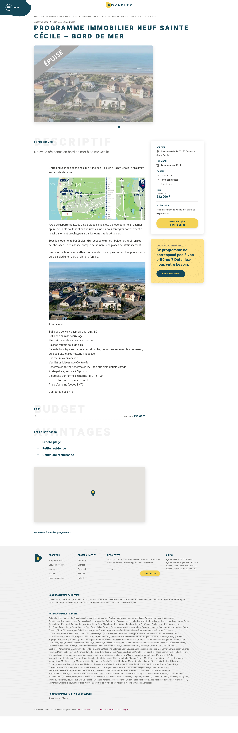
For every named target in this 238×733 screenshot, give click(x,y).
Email (112, 569)
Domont (153, 633)
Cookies (74, 709)
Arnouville (149, 618)
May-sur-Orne (72, 658)
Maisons (65, 698)
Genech (68, 642)
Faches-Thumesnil (113, 639)
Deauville (113, 633)
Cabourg (81, 627)
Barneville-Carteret (145, 621)
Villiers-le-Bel (65, 682)
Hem (100, 645)
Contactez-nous (170, 273)
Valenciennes (88, 679)
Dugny (78, 636)
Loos (95, 655)
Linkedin (81, 578)
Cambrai (106, 627)
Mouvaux (80, 661)
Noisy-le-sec (176, 661)
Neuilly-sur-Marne (126, 661)
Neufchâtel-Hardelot (93, 661)
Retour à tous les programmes (54, 532)
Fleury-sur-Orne (145, 639)
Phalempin (88, 664)
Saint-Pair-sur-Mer (123, 673)
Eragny (173, 636)
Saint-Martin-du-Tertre (58, 673)
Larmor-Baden (175, 649)
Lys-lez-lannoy (120, 655)
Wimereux (137, 682)
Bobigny (122, 624)
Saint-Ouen (109, 673)
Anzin (119, 618)
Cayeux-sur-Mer (175, 627)
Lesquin (183, 652)
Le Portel (136, 652)
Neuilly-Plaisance (110, 661)
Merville (91, 658)
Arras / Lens (71, 599)
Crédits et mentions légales (59, 709)
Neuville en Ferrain (142, 661)
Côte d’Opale (76, 16)
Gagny (61, 642)
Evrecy (102, 639)
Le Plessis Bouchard (122, 652)
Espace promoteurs (57, 578)
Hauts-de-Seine (155, 599)
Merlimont (83, 658)
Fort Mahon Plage (177, 639)
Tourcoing (173, 676)
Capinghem (136, 627)
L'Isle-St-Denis (168, 645)
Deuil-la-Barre (124, 633)
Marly (158, 655)
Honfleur (144, 645)
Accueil (37, 16)
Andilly (95, 618)
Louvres (109, 655)
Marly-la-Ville (167, 655)
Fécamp (125, 639)
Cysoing (105, 633)
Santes (59, 676)
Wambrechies (78, 682)
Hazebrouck (81, 645)
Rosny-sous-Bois (111, 667)
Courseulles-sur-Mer (58, 633)
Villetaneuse (54, 682)
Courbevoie (169, 630)
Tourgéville (183, 676)
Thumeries (147, 676)
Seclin (74, 676)
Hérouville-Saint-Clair (130, 645)
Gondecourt (98, 642)
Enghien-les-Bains (114, 636)
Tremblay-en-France (57, 679)
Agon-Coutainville (65, 618)
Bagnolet (132, 621)
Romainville (84, 667)
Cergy (185, 627)
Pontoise (129, 664)
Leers (164, 652)
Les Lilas (176, 652)
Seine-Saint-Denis (97, 602)
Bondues (130, 624)
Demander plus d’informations (177, 223)
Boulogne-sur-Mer (160, 624)
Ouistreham (61, 664)
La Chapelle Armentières (59, 649)
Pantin (70, 664)
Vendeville (107, 679)
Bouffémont (146, 624)
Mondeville (123, 658)
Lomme (76, 655)
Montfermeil (149, 658)
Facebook (82, 569)
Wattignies (99, 682)
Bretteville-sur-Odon (68, 627)
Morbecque (70, 661)
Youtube (81, 573)
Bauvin (157, 621)
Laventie (185, 649)
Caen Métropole (84, 599)
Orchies (52, 664)
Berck (68, 624)
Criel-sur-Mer (73, 633)
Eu (97, 639)
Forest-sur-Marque (161, 639)
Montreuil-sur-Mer (57, 661)
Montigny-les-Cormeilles (166, 658)
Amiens (88, 618)
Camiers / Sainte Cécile (94, 16)
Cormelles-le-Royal (134, 630)
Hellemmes (92, 645)
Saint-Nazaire (75, 673)
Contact (81, 564)
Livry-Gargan (66, 655)
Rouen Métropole (81, 602)
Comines (102, 630)
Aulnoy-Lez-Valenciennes (117, 621)
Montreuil (182, 658)
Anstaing (113, 618)
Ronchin (93, 667)
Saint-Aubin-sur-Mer (96, 670)
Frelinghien (53, 642)
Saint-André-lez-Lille (78, 670)
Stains (106, 676)
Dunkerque (86, 636)
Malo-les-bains (133, 655)
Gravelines (151, 642)
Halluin (182, 642)
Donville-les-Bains (165, 633)
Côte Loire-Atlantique (112, 599)
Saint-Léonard (143, 670)
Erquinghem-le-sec (57, 639)
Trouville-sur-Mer (74, 679)
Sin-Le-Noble (90, 676)
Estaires (84, 639)
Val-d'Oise (110, 602)
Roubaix (127, 667)
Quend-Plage (172, 664)
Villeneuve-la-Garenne (164, 679)
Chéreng (52, 630)
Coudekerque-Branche (153, 630)
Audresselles (83, 621)
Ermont (180, 636)
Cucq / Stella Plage (93, 633)
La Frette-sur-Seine (91, 649)
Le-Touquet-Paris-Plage (150, 652)
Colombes (93, 630)
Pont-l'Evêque (119, 664)
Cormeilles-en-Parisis (116, 630)
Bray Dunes (53, 627)
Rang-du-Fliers (72, 667)
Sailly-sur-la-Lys (144, 667)
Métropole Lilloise (56, 602)
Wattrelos (109, 682)
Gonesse (108, 642)
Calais (99, 627)
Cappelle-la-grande (150, 627)
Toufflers (156, 676)
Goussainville (118, 642)
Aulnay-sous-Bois (97, 621)
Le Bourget (68, 652)
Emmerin (102, 636)
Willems (128, 682)
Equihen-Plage (163, 636)
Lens (169, 652)
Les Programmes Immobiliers (55, 16)
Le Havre (86, 652)
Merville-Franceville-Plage (107, 658)
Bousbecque (174, 624)
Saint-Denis (111, 670)
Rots (121, 667)
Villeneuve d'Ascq (146, 679)
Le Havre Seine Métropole (174, 599)
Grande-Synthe (131, 642)
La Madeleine (106, 649)
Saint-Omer (99, 673)
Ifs (149, 645)
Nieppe (154, 661)
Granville (142, 642)
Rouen (134, 667)
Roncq (100, 667)
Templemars (115, 676)
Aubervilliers (71, 621)
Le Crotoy (78, 652)
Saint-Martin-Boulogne (160, 670)
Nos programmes (56, 560)
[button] (119, 127)
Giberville (88, 642)
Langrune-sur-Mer (153, 649)
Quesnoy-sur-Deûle (57, 667)
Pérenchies (78, 664)
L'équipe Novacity (56, 564)
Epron (141, 636)
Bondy (137, 624)
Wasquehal (89, 682)
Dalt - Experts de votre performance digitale (112, 709)
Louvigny (101, 655)
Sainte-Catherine (175, 673)
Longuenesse (86, 655)
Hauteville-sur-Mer (67, 645)
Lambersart (140, 649)
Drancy (72, 636)
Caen (88, 627)
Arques (157, 618)
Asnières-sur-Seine (57, 621)
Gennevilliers (78, 642)
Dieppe (133, 633)
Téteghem (136, 676)
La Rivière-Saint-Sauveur (123, 649)
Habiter (52, 573)
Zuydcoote (147, 682)
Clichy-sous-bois (70, 630)
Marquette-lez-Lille (57, 658)
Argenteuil (127, 618)
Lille (50, 655)
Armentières (138, 618)
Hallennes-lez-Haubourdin (167, 642)
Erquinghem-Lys (73, 639)
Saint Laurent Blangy (161, 667)
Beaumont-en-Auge (180, 621)
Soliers (100, 676)
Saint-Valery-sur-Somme (142, 673)
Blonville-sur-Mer (110, 624)
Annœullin (103, 618)
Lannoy (165, 649)
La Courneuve (77, 649)
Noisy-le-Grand (164, 661)
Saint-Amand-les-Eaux (58, 670)
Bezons (82, 624)
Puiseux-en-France (158, 664)
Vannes (98, 679)
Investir (52, 569)
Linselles (56, 655)
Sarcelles (67, 676)
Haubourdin (54, 645)
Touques (164, 676)
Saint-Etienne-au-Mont (126, 670)
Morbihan (69, 602)
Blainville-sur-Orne (94, 624)
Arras (171, 618)
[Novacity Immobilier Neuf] (119, 5)
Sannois (52, 676)
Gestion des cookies (85, 709)
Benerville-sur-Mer (57, 624)
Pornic (137, 664)
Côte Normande (129, 599)
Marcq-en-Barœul (147, 655)
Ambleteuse (79, 618)
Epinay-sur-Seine (130, 636)
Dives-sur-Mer (143, 633)
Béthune (75, 624)
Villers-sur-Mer (181, 679)
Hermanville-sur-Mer (111, 645)
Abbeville (53, 618)
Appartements (55, 698)
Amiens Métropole (57, 599)
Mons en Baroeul (136, 658)
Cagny (93, 627)
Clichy (59, 630)
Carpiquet (163, 627)
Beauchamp (166, 621)
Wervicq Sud (119, 682)
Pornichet (144, 664)
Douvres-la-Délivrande (58, 636)
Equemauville (150, 636)
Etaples (92, 639)
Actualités (82, 560)
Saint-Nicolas (87, 673)
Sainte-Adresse (160, 673)
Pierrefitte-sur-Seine (103, 664)
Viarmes (122, 679)
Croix (82, 633)
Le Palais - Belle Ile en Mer (102, 652)
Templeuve (126, 676)
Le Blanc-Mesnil (56, 652)
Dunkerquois (142, 599)
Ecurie (94, 636)
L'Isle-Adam (156, 645)
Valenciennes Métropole (125, 602)
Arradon (165, 618)
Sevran (81, 676)
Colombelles (83, 630)
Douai (176, 633)
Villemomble (132, 679)
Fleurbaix (133, 639)
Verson (115, 679)
